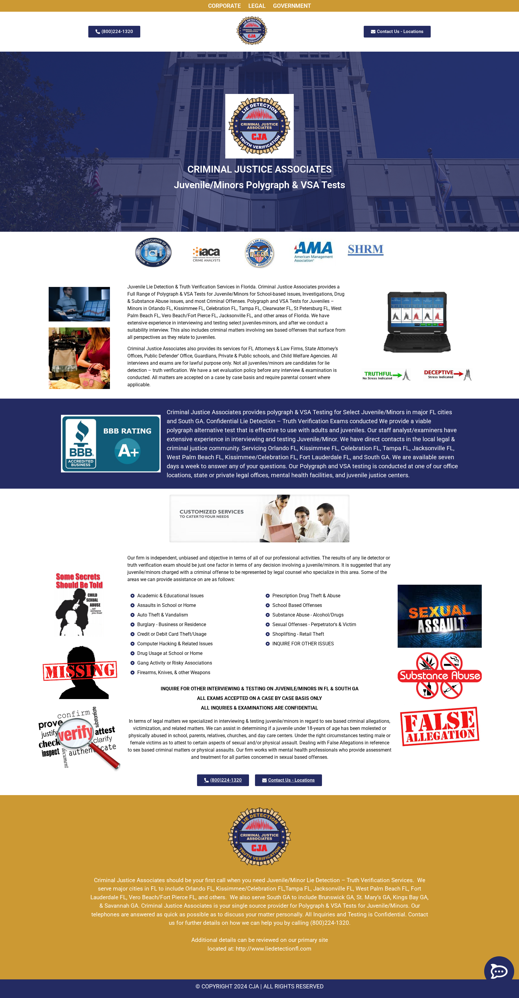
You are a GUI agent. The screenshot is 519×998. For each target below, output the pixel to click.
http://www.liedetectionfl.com (273, 948)
